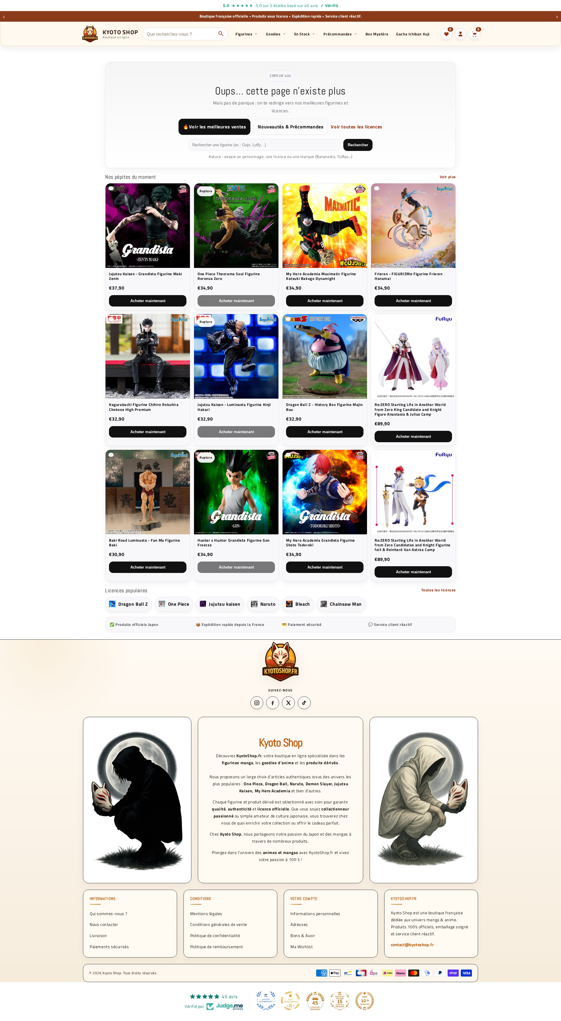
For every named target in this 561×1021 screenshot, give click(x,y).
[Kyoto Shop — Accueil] (280, 661)
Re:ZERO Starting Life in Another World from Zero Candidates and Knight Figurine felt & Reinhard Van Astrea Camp (413, 545)
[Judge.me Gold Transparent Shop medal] (290, 1000)
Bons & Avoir (302, 935)
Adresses (299, 924)
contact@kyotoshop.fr (412, 944)
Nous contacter (104, 924)
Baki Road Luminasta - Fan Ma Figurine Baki (144, 542)
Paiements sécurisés (109, 946)
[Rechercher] (221, 34)
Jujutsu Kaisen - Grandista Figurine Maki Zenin (145, 276)
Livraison (98, 935)
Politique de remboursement (216, 946)
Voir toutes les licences (356, 126)
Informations (103, 898)
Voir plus (448, 177)
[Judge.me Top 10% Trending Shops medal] (364, 1000)
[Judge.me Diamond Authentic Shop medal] (266, 1000)
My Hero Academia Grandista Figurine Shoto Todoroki (320, 542)
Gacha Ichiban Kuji (413, 34)
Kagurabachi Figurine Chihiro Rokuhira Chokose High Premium (144, 407)
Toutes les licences (438, 590)
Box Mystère (377, 34)
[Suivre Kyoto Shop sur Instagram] (256, 702)
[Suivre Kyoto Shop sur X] (288, 702)
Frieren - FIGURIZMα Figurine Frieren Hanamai (409, 276)
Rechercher (358, 145)
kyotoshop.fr (404, 898)
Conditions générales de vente (218, 924)
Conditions (201, 898)
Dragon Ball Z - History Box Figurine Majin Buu (324, 407)
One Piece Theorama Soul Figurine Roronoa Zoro (229, 276)
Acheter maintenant (147, 301)
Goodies (273, 34)
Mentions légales (206, 913)
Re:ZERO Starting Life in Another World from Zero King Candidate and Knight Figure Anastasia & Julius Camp (410, 409)
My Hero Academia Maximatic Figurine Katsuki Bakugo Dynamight (321, 276)
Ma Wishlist (301, 946)
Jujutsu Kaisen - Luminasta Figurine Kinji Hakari (234, 407)
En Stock (302, 34)
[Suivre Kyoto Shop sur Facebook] (272, 702)
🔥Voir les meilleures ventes (214, 126)
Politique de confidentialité (215, 935)
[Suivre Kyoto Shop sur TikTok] (304, 702)
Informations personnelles (315, 913)
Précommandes (337, 34)
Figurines (244, 34)
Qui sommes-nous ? (108, 913)
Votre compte (304, 898)
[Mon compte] (460, 34)
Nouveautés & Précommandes (290, 126)
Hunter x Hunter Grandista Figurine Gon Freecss (234, 542)
